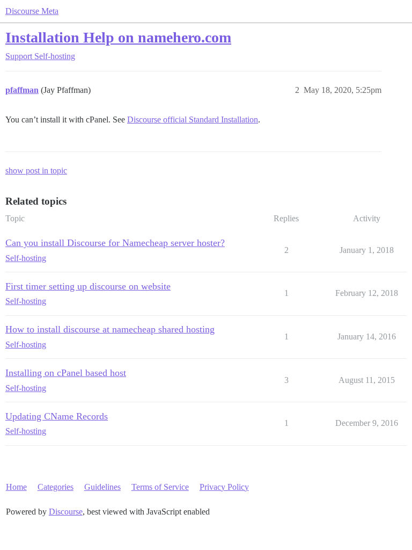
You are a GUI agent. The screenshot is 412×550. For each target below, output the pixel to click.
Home (16, 486)
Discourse (66, 511)
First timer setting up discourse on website (88, 286)
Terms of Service (160, 486)
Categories (55, 486)
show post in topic (36, 170)
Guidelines (102, 486)
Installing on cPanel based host (65, 372)
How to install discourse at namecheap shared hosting (110, 329)
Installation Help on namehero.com (118, 37)
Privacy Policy (224, 486)
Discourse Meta (31, 11)
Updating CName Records (56, 416)
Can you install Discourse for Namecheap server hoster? (115, 242)
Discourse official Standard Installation (192, 119)
